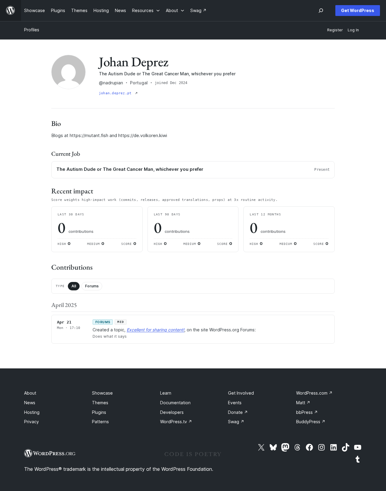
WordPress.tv (176, 421)
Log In (353, 30)
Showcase (102, 393)
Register (335, 30)
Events (235, 402)
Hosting (32, 412)
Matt (303, 402)
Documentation (175, 402)
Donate (238, 412)
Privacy (31, 421)
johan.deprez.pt (116, 93)
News (29, 402)
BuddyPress (310, 421)
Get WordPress (357, 10)
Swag (236, 421)
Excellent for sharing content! (155, 329)
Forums (92, 286)
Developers (172, 412)
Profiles (31, 29)
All (73, 286)
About (30, 393)
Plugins (99, 412)
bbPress (307, 412)
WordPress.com (314, 393)
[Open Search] (320, 10)
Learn (165, 393)
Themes (100, 402)
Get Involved (241, 393)
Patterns (100, 421)
